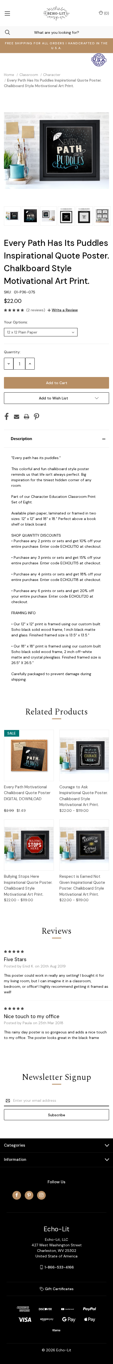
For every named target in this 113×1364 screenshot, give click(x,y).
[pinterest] (29, 1195)
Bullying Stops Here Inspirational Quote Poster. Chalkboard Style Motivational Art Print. (28, 885)
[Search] (5, 32)
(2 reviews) (35, 310)
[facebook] (16, 1195)
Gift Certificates (59, 1288)
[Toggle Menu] (7, 13)
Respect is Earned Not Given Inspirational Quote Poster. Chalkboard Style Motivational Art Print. (82, 885)
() (106, 13)
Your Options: (16, 322)
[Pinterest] (36, 416)
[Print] (26, 416)
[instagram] (41, 1195)
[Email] (16, 416)
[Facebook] (6, 416)
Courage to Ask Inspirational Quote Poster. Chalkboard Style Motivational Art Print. (83, 796)
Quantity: (12, 352)
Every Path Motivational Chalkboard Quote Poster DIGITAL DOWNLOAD (27, 793)
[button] (56, 439)
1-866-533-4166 (59, 1267)
